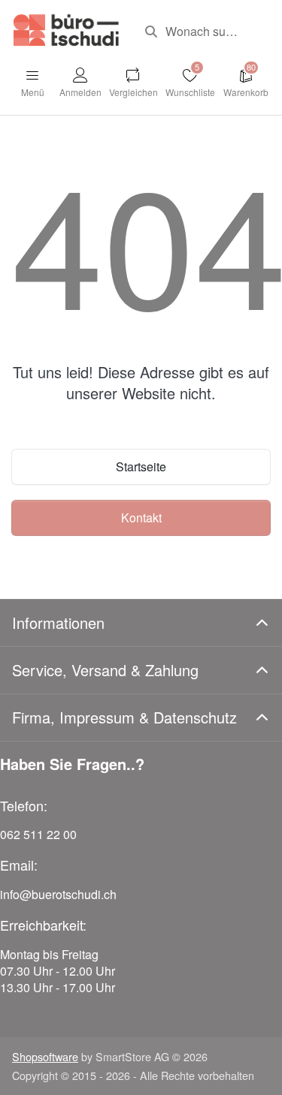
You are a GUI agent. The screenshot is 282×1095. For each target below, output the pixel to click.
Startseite (141, 466)
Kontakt (141, 517)
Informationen (58, 622)
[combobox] (202, 31)
